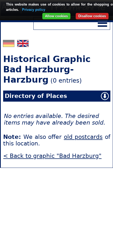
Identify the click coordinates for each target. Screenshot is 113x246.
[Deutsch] (9, 44)
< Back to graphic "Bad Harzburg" (52, 156)
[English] (22, 44)
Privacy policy (33, 10)
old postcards (83, 137)
